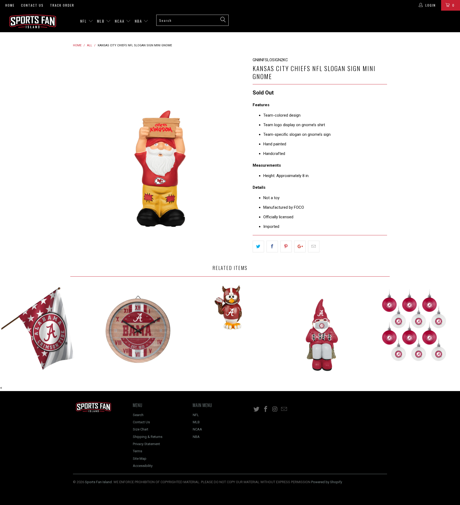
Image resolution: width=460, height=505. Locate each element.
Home (10, 5)
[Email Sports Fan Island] (284, 409)
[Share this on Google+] (300, 246)
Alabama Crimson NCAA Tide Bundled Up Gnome (322, 329)
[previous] (82, 144)
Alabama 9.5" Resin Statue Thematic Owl (230, 307)
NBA (139, 21)
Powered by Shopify (326, 482)
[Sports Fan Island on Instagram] (275, 409)
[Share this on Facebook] (272, 246)
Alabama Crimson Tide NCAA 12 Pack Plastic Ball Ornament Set (414, 329)
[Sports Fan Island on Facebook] (266, 409)
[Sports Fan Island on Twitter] (257, 409)
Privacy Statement (146, 444)
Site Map (139, 459)
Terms (137, 451)
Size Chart (140, 429)
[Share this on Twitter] (258, 246)
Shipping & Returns (147, 437)
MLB (101, 21)
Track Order (62, 5)
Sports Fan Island (98, 482)
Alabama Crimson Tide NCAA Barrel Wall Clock (138, 329)
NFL (84, 21)
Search (138, 415)
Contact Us (32, 5)
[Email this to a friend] (313, 246)
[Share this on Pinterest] (286, 246)
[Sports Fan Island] (39, 21)
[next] (238, 144)
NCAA (120, 21)
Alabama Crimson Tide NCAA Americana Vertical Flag (46, 329)
